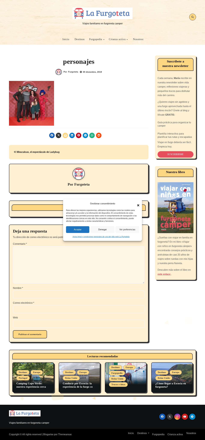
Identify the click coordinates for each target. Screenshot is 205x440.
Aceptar (77, 229)
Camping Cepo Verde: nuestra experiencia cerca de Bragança (32, 386)
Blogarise (48, 434)
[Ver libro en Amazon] (176, 207)
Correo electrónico (23, 303)
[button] (136, 203)
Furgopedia (96, 39)
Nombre (18, 288)
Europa (36, 372)
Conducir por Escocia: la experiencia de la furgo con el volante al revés (78, 386)
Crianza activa (117, 39)
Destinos (79, 39)
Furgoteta (73, 72)
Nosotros (137, 39)
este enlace (164, 274)
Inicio (65, 39)
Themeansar (64, 434)
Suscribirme (175, 154)
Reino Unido (71, 378)
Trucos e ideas (118, 384)
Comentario (20, 244)
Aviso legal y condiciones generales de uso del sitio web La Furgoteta (101, 237)
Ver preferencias (127, 229)
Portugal (23, 378)
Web (15, 317)
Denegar (102, 229)
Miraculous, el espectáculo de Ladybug (38, 152)
